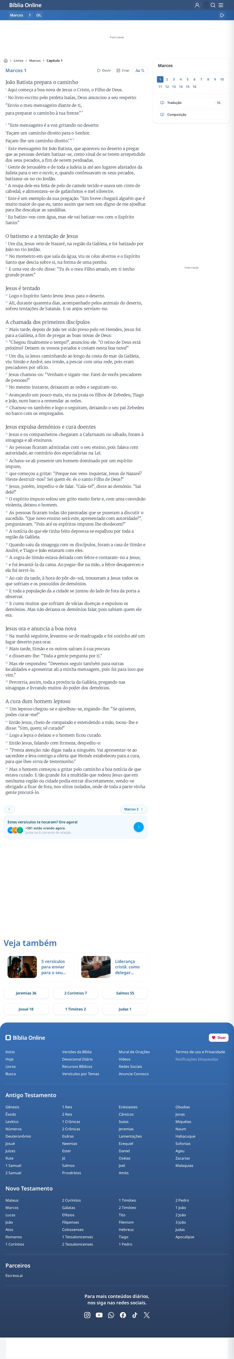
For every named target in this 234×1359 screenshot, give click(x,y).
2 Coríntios (71, 1200)
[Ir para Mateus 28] (9, 809)
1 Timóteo (127, 1200)
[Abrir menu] (221, 5)
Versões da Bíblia (77, 1051)
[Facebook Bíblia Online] (123, 1315)
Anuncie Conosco (134, 1073)
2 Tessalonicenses (77, 1244)
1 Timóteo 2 (75, 1009)
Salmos (68, 1165)
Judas (180, 1229)
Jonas (180, 1114)
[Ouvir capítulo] (222, 15)
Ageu (180, 1150)
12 (167, 86)
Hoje (9, 1059)
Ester (66, 1150)
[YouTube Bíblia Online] (99, 1315)
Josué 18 (26, 1009)
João (9, 1222)
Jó (63, 1158)
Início (10, 1051)
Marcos (35, 60)
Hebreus (126, 1229)
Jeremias (126, 1128)
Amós (124, 1172)
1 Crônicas (71, 1121)
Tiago (123, 1236)
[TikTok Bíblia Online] (134, 1315)
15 (187, 86)
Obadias (183, 1106)
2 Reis (67, 1114)
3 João (181, 1222)
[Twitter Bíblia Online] (146, 1315)
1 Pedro (125, 1244)
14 (181, 86)
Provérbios (71, 1172)
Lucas (10, 1214)
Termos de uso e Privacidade (200, 1051)
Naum (181, 1128)
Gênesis (12, 1106)
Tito (122, 1214)
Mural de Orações (134, 1051)
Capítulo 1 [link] (55, 60)
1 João (181, 1207)
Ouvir (106, 70)
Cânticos (126, 1114)
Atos (9, 1229)
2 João (181, 1214)
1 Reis (67, 1106)
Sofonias (183, 1143)
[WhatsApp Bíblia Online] (111, 1315)
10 (222, 79)
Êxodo (10, 1114)
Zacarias (183, 1158)
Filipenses (70, 1222)
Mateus (12, 1200)
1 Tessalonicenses (77, 1236)
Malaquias (184, 1165)
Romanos (13, 1236)
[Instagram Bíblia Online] (87, 1315)
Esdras (68, 1136)
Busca (10, 1073)
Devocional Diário (77, 1059)
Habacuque (185, 1136)
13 (174, 86)
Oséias (124, 1158)
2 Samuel (13, 1172)
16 (194, 86)
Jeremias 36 (26, 993)
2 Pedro (182, 1200)
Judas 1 (125, 1009)
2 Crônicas (71, 1128)
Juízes (10, 1150)
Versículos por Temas (80, 1073)
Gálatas (68, 1207)
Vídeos (124, 1059)
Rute (9, 1158)
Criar (125, 70)
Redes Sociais (130, 1066)
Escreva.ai (14, 1275)
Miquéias (183, 1121)
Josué (10, 1143)
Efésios (68, 1214)
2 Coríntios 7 (75, 993)
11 (160, 86)
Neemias (69, 1143)
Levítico (12, 1121)
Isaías (124, 1121)
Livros (18, 60)
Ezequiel (126, 1143)
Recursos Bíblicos (77, 1066)
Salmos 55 (125, 993)
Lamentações (130, 1136)
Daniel (124, 1150)
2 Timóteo (127, 1207)
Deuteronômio (18, 1136)
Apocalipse (185, 1236)
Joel (122, 1165)
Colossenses (73, 1229)
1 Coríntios (14, 1244)
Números (13, 1128)
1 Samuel (13, 1165)
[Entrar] (197, 5)
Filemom (126, 1222)
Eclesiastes (128, 1106)
